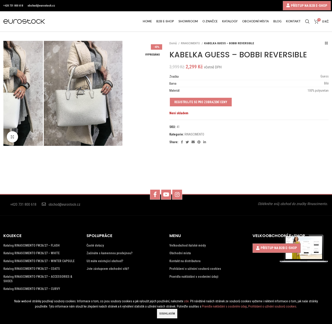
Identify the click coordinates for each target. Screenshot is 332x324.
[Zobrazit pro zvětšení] (12, 136)
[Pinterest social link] (199, 142)
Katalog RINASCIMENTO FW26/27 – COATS (31, 268)
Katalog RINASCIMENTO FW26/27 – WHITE (31, 253)
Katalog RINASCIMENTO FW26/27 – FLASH (31, 245)
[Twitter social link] (187, 142)
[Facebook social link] (182, 142)
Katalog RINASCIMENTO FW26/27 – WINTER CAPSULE (39, 261)
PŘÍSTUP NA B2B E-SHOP (309, 5)
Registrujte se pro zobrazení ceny (200, 102)
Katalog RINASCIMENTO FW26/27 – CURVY (31, 289)
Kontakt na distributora (185, 261)
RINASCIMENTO (191, 43)
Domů (173, 43)
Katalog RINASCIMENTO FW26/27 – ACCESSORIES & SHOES (37, 279)
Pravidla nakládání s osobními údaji (193, 276)
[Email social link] (193, 142)
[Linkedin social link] (204, 142)
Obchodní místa (180, 253)
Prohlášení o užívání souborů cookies (195, 268)
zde (186, 301)
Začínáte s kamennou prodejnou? (109, 253)
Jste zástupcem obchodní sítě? (108, 268)
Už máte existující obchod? (105, 261)
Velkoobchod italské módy (187, 245)
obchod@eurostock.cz (41, 5)
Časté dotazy (95, 245)
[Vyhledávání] (307, 21)
